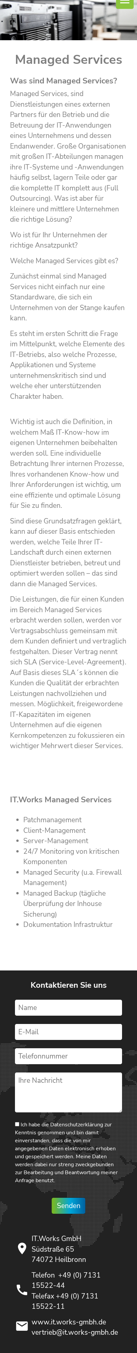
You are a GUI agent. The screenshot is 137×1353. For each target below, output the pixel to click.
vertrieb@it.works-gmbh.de (75, 1332)
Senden (68, 1205)
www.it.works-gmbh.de (69, 1322)
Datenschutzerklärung (76, 1124)
